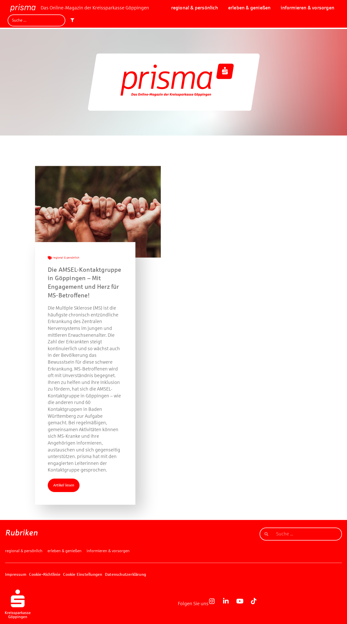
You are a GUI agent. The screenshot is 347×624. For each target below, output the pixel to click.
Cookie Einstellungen (82, 574)
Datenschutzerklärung (125, 574)
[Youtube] (242, 604)
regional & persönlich (194, 7)
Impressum (15, 574)
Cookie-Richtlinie (44, 574)
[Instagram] (215, 604)
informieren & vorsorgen (307, 7)
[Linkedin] (229, 604)
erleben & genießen (249, 7)
